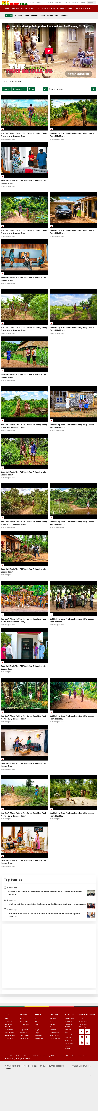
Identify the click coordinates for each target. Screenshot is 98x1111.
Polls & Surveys (55, 1038)
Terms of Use (71, 1056)
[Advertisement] (48, 1092)
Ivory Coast (38, 1035)
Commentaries (54, 1032)
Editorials (53, 1030)
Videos (50, 2)
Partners (62, 1056)
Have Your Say (54, 1035)
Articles (52, 1021)
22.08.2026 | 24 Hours (57, 625)
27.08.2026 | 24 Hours (57, 139)
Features (52, 1024)
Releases (34, 15)
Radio (38, 2)
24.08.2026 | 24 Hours (57, 430)
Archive (9, 15)
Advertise (66, 2)
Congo (37, 1030)
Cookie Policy (10, 1059)
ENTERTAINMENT (83, 8)
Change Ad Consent (23, 1059)
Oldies (26, 15)
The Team (37, 1056)
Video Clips (83, 1027)
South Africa (39, 1038)
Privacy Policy (82, 1056)
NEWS (8, 8)
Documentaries (19, 89)
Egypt (36, 1024)
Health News (9, 1038)
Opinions (53, 1018)
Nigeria (37, 1021)
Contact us (28, 1056)
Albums (42, 15)
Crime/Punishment (11, 1027)
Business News (69, 1018)
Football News (24, 1024)
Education (8, 1024)
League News (24, 1027)
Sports (22, 1018)
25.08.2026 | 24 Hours (57, 333)
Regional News (10, 1035)
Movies (58, 2)
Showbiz (82, 1018)
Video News (83, 1024)
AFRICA (63, 8)
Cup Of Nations (25, 1035)
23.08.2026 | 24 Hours (57, 527)
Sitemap (55, 1056)
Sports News (24, 1021)
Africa (36, 1018)
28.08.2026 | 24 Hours (8, 139)
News (57, 15)
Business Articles (70, 1021)
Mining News (69, 1043)
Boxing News (24, 1038)
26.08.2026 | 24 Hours (8, 283)
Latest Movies (83, 1021)
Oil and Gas (68, 1040)
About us (20, 1056)
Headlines (8, 1021)
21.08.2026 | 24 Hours (57, 722)
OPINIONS (45, 8)
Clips (20, 15)
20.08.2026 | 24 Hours (57, 819)
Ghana (75, 2)
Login (90, 2)
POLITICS (35, 8)
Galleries (64, 15)
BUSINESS (25, 8)
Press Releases (9, 1032)
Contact (83, 2)
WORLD (71, 8)
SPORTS (15, 8)
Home (32, 2)
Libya (36, 1027)
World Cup (23, 1032)
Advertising (46, 1056)
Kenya (37, 1032)
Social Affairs (9, 1030)
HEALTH (54, 8)
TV (44, 2)
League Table (24, 1030)
